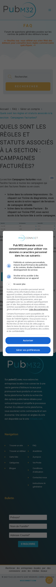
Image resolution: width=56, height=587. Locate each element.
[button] (28, 284)
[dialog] (28, 293)
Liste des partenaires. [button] (38, 309)
